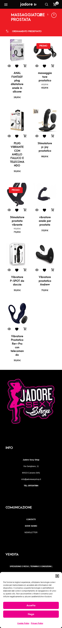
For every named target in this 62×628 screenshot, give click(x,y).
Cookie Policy (23, 623)
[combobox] (26, 31)
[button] (57, 576)
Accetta (31, 605)
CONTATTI (31, 519)
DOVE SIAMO (31, 526)
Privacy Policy (37, 623)
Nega (31, 614)
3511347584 (33, 485)
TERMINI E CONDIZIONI (40, 566)
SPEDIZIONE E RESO (19, 566)
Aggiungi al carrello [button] (25, 66)
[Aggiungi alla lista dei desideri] (17, 66)
